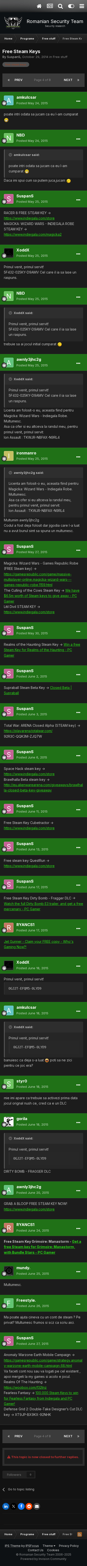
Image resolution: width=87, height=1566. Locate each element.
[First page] (8, 80)
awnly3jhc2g (28, 359)
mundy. (23, 1267)
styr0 (21, 1081)
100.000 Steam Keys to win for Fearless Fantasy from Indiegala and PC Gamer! (41, 1398)
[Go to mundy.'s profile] (9, 1271)
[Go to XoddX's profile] (9, 253)
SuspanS (13, 57)
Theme (48, 1546)
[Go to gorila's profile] (9, 1122)
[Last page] (78, 80)
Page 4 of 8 (43, 80)
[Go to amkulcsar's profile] (9, 100)
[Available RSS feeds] (79, 1534)
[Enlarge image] (6, 119)
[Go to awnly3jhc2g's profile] (9, 362)
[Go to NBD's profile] (9, 138)
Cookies (53, 1550)
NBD (20, 135)
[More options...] (78, 101)
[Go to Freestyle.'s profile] (9, 1303)
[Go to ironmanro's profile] (9, 456)
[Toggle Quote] (11, 155)
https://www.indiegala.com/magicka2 (33, 234)
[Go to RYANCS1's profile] (9, 927)
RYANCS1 (25, 924)
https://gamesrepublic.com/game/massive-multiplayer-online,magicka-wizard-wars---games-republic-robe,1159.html (38, 579)
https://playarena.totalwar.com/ (28, 731)
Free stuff (60, 57)
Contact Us (36, 1550)
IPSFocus (32, 1546)
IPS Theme (13, 1546)
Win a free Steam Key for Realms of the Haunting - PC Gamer (42, 649)
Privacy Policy (69, 1546)
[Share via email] (36, 1506)
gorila (21, 1118)
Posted (32, 103)
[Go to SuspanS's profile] (9, 199)
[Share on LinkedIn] (5, 1506)
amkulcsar (26, 97)
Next (68, 80)
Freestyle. (26, 1300)
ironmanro (26, 453)
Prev (18, 80)
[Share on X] (13, 1506)
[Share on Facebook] (21, 1506)
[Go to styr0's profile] (9, 1084)
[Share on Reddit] (29, 1506)
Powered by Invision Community (43, 1559)
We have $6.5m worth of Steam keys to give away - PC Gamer (42, 595)
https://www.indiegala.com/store (29, 218)
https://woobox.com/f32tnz (25, 1387)
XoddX (22, 250)
